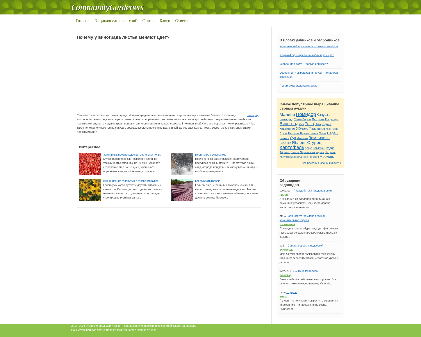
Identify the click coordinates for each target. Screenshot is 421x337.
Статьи (148, 20)
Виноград (253, 115)
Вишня (304, 133)
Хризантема (330, 128)
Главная (82, 20)
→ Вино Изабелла (306, 271)
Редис (330, 148)
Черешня (285, 143)
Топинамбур (287, 224)
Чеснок (314, 156)
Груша (283, 133)
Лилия (313, 133)
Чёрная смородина (312, 152)
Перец (332, 133)
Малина (287, 114)
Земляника (319, 137)
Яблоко (302, 128)
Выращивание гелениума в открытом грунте (131, 181)
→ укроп (291, 292)
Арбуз (308, 148)
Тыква (322, 133)
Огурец (314, 142)
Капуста (323, 115)
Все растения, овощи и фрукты (321, 163)
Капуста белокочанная (294, 156)
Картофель (292, 147)
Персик (306, 119)
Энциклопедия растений (116, 20)
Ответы (181, 20)
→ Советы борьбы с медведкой (303, 245)
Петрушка (318, 119)
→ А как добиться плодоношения (311, 190)
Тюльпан (315, 128)
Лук (301, 124)
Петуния (330, 152)
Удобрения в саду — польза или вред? (304, 64)
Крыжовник (287, 128)
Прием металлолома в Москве (298, 85)
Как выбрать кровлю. (208, 181)
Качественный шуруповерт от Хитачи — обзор (309, 46)
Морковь (326, 156)
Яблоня (299, 142)
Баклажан (319, 148)
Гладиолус (331, 119)
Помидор (306, 114)
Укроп (283, 296)
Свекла (295, 152)
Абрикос (285, 152)
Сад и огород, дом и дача (104, 325)
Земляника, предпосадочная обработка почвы (132, 154)
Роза (309, 123)
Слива (298, 119)
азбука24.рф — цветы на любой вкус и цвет (307, 55)
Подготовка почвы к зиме (210, 154)
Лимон (284, 195)
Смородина (323, 124)
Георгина (294, 133)
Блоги (165, 20)
